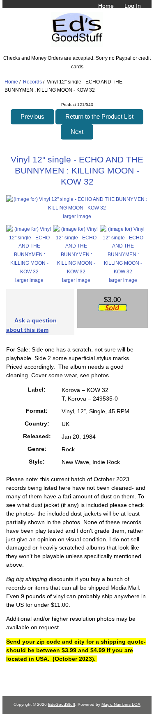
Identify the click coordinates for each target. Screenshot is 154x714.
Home (106, 5)
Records (32, 81)
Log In (132, 5)
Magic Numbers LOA (120, 704)
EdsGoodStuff (61, 704)
